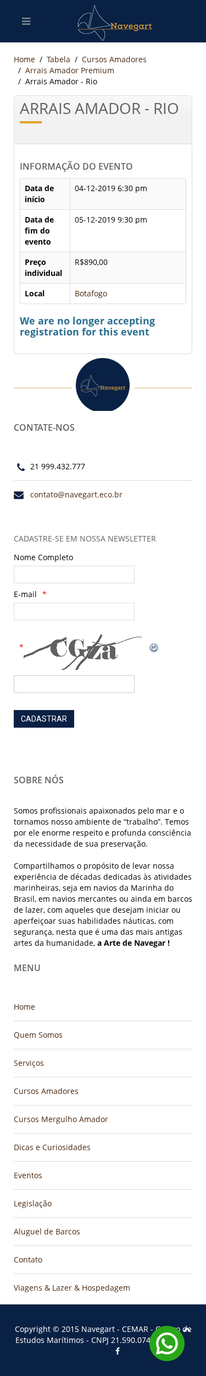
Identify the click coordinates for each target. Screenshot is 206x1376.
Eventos (28, 1175)
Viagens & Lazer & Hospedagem (72, 1287)
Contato (28, 1259)
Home (24, 59)
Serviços (29, 1063)
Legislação (33, 1203)
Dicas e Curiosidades (52, 1147)
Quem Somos (38, 1035)
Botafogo (91, 293)
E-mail (25, 594)
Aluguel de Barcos (47, 1231)
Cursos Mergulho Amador (61, 1119)
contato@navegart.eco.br (76, 494)
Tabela (58, 59)
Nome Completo (43, 557)
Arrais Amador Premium (69, 70)
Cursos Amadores (114, 59)
